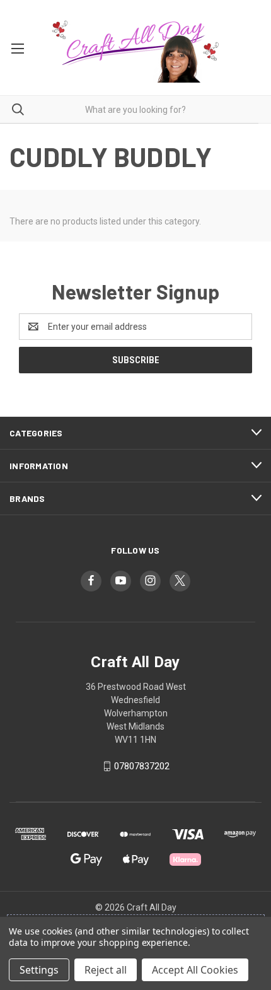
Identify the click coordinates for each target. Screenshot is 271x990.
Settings (39, 970)
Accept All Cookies (195, 970)
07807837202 (142, 766)
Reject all (105, 970)
